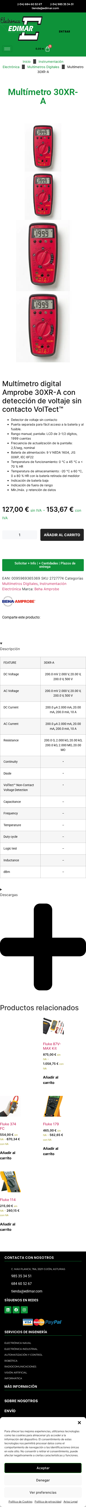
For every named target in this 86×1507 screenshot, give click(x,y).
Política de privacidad (48, 1501)
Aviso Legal (71, 1501)
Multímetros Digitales (43, 67)
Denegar (43, 1480)
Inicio (27, 62)
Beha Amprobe (46, 589)
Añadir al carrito (62, 535)
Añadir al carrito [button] (50, 1080)
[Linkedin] (7, 1309)
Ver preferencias (43, 1492)
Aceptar (43, 1468)
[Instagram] (24, 1309)
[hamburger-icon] (7, 49)
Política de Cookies (20, 1501)
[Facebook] (16, 1309)
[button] (79, 1422)
